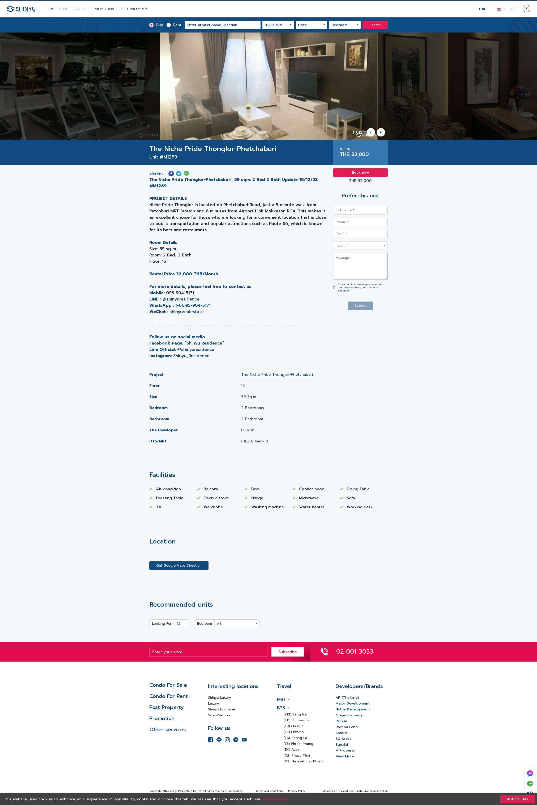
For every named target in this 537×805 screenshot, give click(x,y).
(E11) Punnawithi (297, 720)
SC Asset (343, 738)
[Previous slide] (371, 132)
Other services (167, 729)
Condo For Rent (168, 696)
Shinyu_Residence (191, 355)
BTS (281, 708)
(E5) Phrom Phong (298, 743)
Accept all (518, 799)
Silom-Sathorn (219, 715)
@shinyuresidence (180, 299)
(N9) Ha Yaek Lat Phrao (303, 761)
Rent (63, 9)
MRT (281, 699)
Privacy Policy (296, 791)
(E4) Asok (291, 749)
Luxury (213, 703)
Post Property (133, 9)
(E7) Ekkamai (294, 732)
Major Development (353, 703)
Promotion (104, 9)
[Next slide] (381, 132)
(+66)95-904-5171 (193, 305)
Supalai (342, 744)
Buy (50, 9)
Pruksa (341, 721)
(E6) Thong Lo (295, 738)
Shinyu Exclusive (221, 709)
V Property (345, 750)
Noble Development (353, 709)
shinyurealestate (187, 311)
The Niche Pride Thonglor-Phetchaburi (277, 374)
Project (80, 9)
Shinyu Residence (204, 343)
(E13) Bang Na (295, 714)
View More (345, 756)
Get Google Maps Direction (179, 565)
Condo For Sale (168, 685)
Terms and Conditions (269, 791)
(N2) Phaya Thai (297, 755)
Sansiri (341, 733)
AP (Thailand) (347, 697)
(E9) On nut (293, 726)
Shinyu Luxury (219, 697)
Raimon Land (347, 727)
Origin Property (349, 715)
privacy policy (352, 287)
